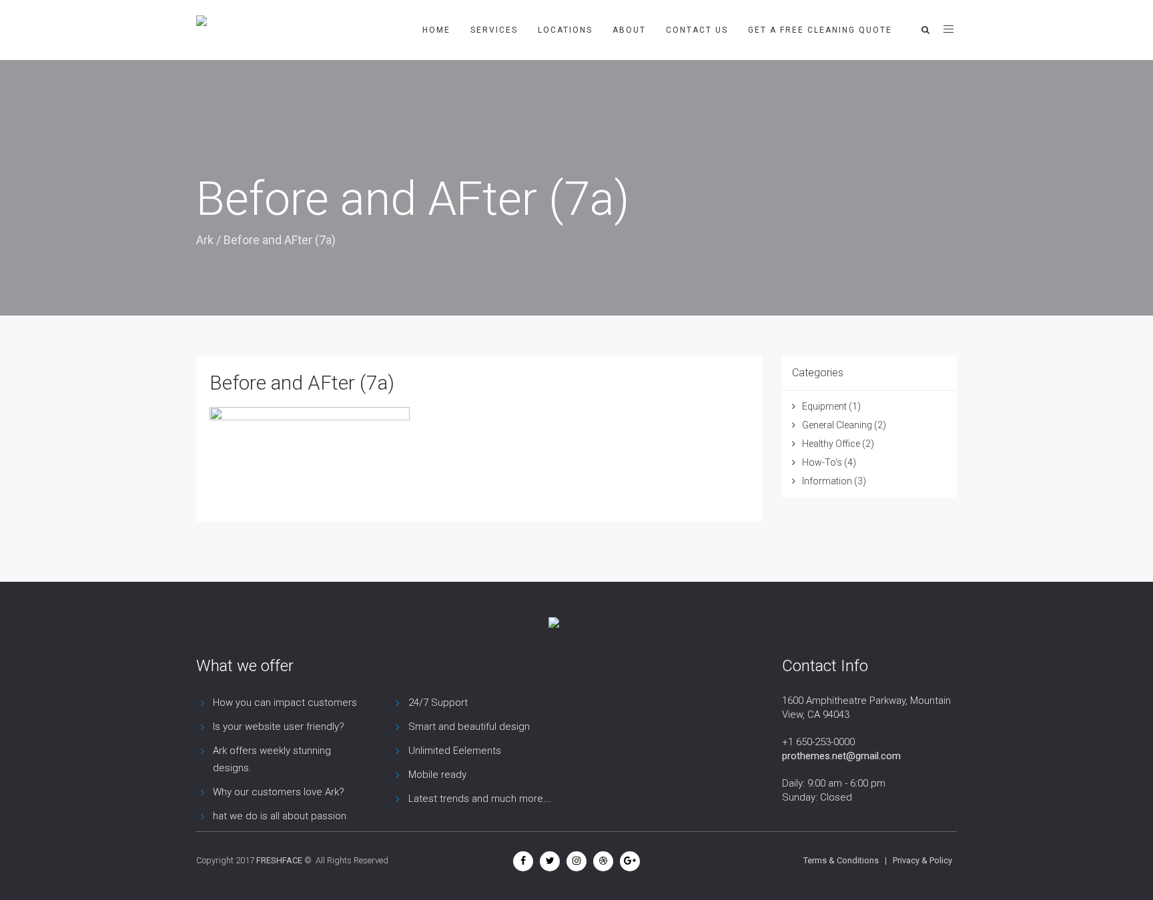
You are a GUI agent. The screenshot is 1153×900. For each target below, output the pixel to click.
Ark (205, 240)
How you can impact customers (285, 703)
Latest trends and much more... (479, 799)
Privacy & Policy (922, 860)
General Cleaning (837, 425)
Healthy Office (831, 443)
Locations (565, 30)
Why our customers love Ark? (278, 792)
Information (827, 481)
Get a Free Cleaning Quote (820, 30)
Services (494, 30)
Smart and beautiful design (469, 727)
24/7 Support (438, 703)
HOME (436, 30)
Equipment (824, 406)
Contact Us (697, 30)
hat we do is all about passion (279, 816)
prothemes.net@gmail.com (841, 756)
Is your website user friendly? (278, 727)
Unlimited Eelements (454, 751)
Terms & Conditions (841, 860)
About (629, 30)
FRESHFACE (279, 860)
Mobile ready (437, 775)
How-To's (822, 462)
